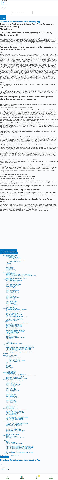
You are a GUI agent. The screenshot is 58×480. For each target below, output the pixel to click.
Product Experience (11, 342)
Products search (8, 13)
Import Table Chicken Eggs (12, 285)
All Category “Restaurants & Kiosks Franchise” (17, 323)
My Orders (8, 266)
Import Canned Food (11, 293)
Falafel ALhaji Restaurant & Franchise (15, 331)
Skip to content (3, 0)
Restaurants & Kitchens (14, 261)
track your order (10, 267)
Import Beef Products (11, 283)
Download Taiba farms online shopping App (20, 22)
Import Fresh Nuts (10, 298)
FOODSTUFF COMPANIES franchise (14, 319)
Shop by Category (10, 256)
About (7, 341)
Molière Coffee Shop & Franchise (14, 324)
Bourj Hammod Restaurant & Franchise (15, 330)
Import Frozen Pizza (11, 291)
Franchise (5, 321)
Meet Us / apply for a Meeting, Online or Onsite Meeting (19, 352)
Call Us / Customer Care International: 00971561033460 (20, 347)
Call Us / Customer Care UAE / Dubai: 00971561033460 (19, 346)
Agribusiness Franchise (11, 320)
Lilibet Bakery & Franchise (12, 332)
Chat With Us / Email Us (12, 350)
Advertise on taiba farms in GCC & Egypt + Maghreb (18, 274)
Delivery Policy (9, 338)
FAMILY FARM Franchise (12, 315)
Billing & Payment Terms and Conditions (15, 337)
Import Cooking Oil (10, 295)
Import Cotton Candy (11, 302)
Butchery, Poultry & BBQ (15, 257)
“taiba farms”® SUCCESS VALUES (14, 343)
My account (9, 264)
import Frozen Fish (10, 286)
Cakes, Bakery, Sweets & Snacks (17, 260)
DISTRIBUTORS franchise (12, 313)
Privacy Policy (6, 335)
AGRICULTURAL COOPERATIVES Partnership (17, 316)
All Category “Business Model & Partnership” (16, 309)
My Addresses (9, 268)
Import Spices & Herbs (11, 296)
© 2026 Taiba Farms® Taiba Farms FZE (5, 468)
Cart (7, 262)
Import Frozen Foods (11, 287)
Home (4, 339)
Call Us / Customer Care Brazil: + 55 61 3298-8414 (18, 348)
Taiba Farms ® (3, 7)
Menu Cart (5, 353)
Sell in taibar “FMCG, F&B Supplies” (14, 277)
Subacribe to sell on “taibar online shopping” (16, 278)
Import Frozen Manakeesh (12, 292)
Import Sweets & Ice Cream (12, 297)
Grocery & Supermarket (15, 258)
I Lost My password (11, 270)
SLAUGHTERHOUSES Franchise (14, 314)
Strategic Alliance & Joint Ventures (14, 310)
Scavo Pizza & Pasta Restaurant (14, 326)
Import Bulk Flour (10, 307)
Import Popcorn (10, 303)
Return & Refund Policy (11, 336)
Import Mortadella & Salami (12, 290)
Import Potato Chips (11, 300)
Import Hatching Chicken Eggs (13, 284)
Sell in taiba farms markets (9, 272)
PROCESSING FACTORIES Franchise (15, 312)
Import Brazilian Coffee (11, 304)
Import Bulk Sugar (10, 306)
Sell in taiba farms (10, 273)
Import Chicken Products (12, 281)
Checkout (8, 263)
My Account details (10, 269)
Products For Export (8, 279)
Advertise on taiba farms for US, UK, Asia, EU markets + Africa (21, 275)
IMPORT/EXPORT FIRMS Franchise (14, 318)
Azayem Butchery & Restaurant (13, 329)
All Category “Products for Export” (14, 280)
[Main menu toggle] (4, 2)
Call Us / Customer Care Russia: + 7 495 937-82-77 (18, 349)
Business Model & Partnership (10, 308)
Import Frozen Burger (11, 289)
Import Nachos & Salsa (11, 301)
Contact (5, 344)
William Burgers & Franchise (13, 327)
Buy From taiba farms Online (10, 255)
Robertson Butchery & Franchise (14, 325)
